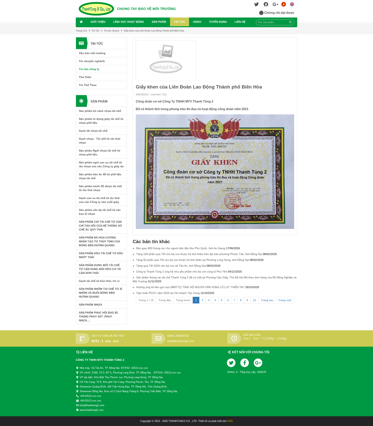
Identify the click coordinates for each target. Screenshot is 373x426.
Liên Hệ (240, 21)
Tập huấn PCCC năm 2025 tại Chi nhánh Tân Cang (168, 293)
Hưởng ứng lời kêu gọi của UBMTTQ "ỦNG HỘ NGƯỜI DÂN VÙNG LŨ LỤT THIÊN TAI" (190, 287)
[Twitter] (256, 5)
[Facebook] (266, 5)
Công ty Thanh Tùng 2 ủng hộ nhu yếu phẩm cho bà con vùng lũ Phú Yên (181, 271)
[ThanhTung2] (96, 9)
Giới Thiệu (98, 21)
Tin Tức (179, 21)
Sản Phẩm (159, 21)
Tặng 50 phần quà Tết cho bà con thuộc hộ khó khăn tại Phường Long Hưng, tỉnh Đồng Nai (192, 259)
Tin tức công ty (111, 30)
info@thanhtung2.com (180, 341)
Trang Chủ (81, 30)
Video (197, 21)
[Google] (275, 5)
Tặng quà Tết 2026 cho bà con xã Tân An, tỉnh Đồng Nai (171, 265)
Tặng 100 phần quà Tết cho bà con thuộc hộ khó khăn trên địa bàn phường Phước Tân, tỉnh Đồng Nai (199, 254)
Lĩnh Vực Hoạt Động (128, 21)
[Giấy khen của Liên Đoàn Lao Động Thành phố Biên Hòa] (215, 60)
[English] (283, 4)
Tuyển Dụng (218, 21)
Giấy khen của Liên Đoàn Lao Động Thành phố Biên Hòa (154, 30)
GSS (230, 421)
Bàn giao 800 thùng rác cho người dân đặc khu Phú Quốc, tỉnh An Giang (180, 248)
